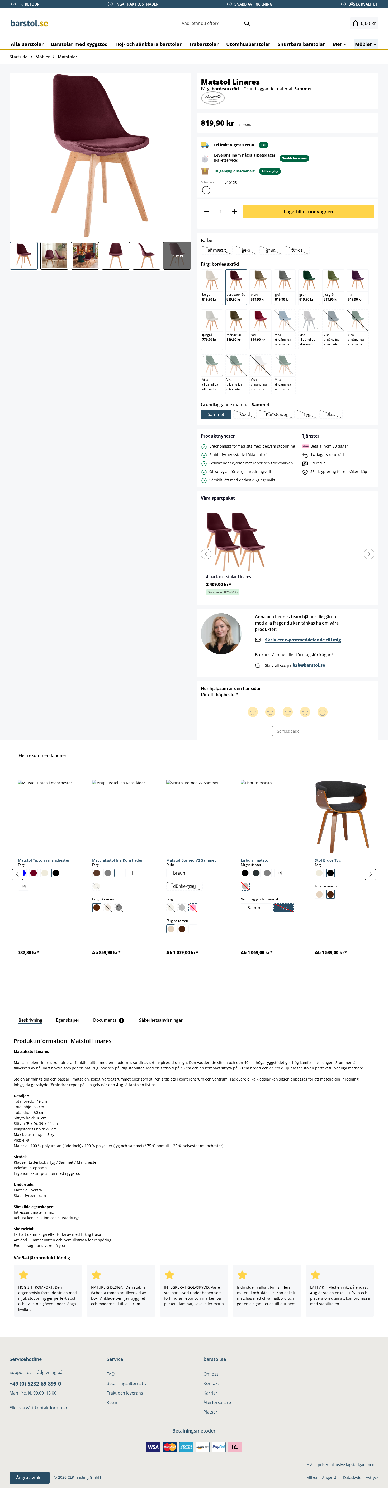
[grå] (107, 873)
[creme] (44, 873)
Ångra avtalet (29, 1478)
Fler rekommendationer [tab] (42, 755)
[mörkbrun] (96, 907)
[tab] (30, 1020)
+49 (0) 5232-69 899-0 (35, 1383)
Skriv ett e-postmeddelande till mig (303, 640)
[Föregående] (17, 874)
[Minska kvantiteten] (206, 211)
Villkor (312, 1477)
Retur (112, 1402)
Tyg (310, 414)
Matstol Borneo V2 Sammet (191, 860)
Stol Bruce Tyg (328, 860)
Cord (248, 414)
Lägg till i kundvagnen (308, 211)
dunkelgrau (187, 886)
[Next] (369, 554)
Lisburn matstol (255, 860)
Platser (210, 1412)
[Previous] (206, 554)
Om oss (211, 1374)
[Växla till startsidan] (36, 23)
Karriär (210, 1393)
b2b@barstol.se (308, 665)
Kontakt (211, 1383)
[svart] (55, 873)
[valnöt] (181, 928)
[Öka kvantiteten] (234, 211)
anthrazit (220, 250)
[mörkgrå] (256, 873)
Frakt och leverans (125, 1393)
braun (179, 873)
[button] (206, 190)
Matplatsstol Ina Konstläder (117, 860)
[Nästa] (370, 874)
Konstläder (280, 414)
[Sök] (247, 23)
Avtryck (372, 1477)
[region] (194, 874)
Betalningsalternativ (126, 1383)
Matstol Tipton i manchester (43, 860)
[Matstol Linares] (100, 155)
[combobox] (210, 23)
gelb (249, 250)
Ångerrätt (330, 1477)
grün (274, 250)
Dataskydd (352, 1477)
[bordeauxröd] (33, 873)
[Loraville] (213, 97)
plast (334, 414)
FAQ (111, 1374)
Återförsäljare (217, 1402)
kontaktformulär (51, 1408)
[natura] (170, 928)
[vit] (118, 873)
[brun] (96, 873)
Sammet (216, 414)
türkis (300, 250)
